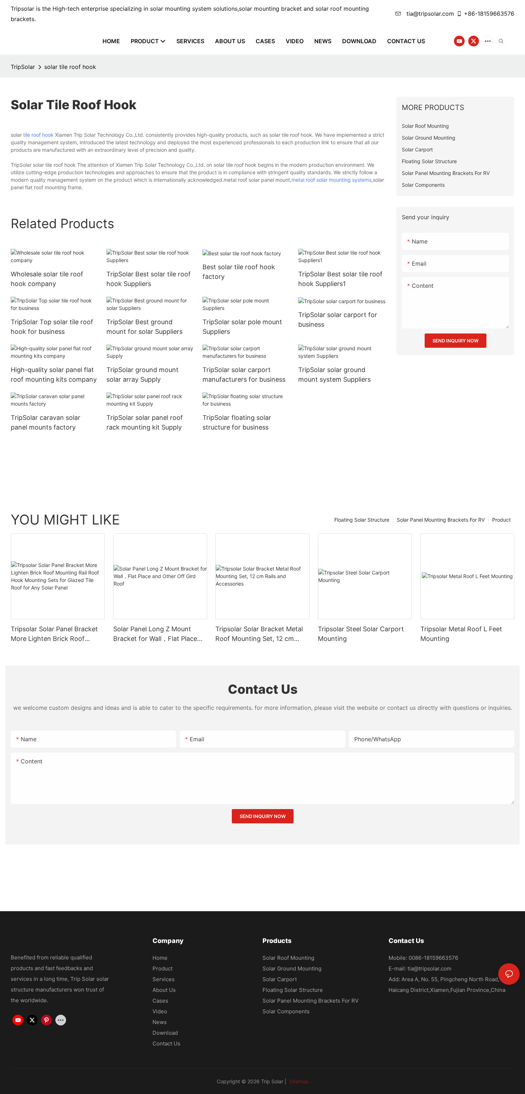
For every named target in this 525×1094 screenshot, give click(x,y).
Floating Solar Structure (361, 520)
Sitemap (298, 1081)
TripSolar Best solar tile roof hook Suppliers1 (340, 278)
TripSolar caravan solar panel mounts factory (45, 422)
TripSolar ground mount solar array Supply (142, 374)
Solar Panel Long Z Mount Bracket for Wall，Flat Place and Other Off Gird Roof (155, 634)
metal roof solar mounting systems (331, 180)
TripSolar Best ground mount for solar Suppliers (144, 326)
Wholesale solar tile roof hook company (47, 278)
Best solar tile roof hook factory (238, 271)
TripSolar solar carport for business (337, 319)
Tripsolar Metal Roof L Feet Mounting (461, 633)
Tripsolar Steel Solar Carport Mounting (361, 633)
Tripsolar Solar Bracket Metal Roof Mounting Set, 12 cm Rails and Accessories (259, 634)
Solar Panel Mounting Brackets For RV (441, 520)
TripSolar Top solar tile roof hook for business (52, 326)
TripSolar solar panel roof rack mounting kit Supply (144, 422)
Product (501, 520)
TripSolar (23, 66)
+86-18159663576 (489, 13)
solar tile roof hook (70, 66)
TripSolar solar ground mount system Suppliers (334, 374)
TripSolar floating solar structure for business (236, 422)
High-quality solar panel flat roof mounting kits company (54, 374)
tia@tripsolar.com (429, 13)
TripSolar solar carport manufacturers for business (243, 374)
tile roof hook (38, 135)
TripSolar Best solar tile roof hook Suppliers (148, 278)
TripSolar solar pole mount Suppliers (242, 326)
